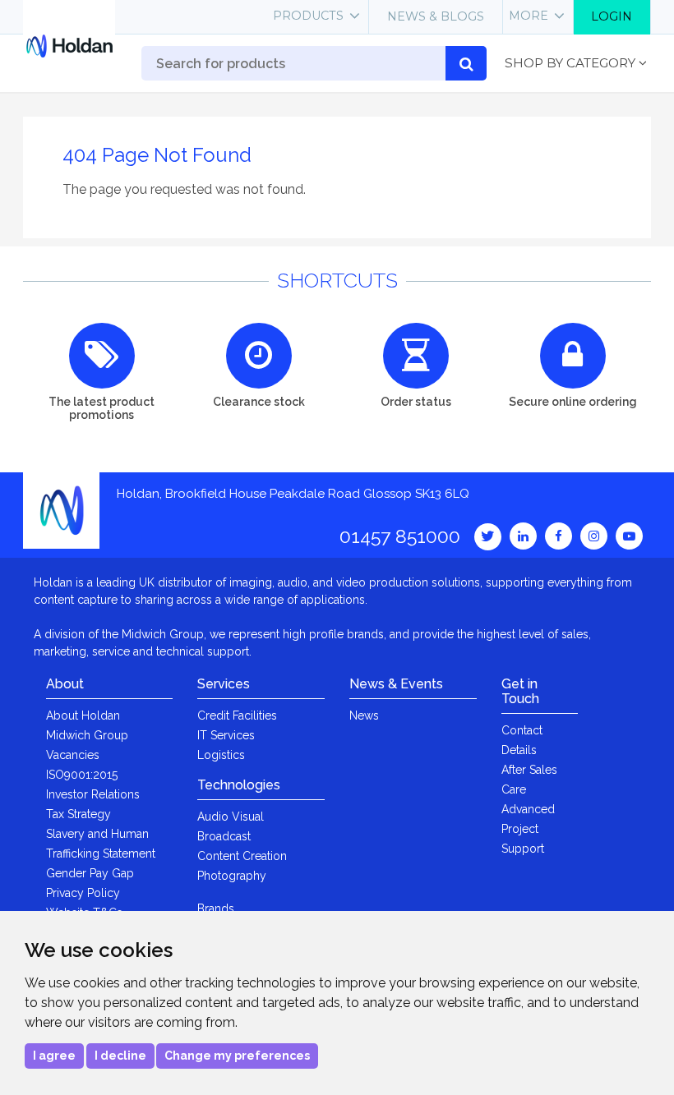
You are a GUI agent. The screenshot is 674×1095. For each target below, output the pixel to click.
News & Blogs (435, 16)
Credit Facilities (237, 715)
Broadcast (224, 836)
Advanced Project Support (528, 829)
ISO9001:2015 (82, 774)
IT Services (226, 735)
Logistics (221, 754)
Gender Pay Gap (90, 873)
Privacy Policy (83, 892)
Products (308, 15)
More (528, 15)
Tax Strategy (78, 814)
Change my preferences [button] (237, 1055)
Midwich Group (87, 735)
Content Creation (242, 856)
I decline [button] (120, 1055)
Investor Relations (93, 794)
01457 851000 (399, 536)
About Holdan (83, 715)
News (364, 715)
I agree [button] (54, 1055)
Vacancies (72, 754)
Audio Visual (230, 816)
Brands (215, 908)
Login (611, 16)
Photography (231, 875)
